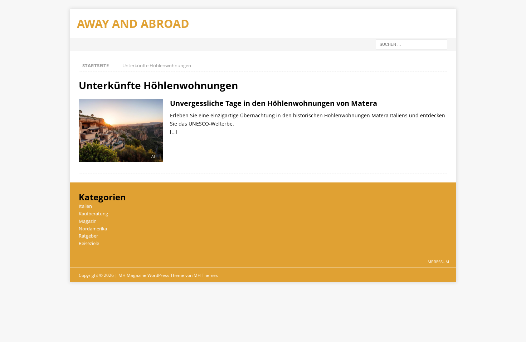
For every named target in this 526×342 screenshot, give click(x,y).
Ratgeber (88, 236)
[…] (173, 131)
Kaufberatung (93, 213)
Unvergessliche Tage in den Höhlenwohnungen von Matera (273, 103)
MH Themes (206, 275)
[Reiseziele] (121, 132)
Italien (85, 206)
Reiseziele (89, 243)
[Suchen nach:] (411, 43)
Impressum (438, 261)
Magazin (88, 221)
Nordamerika (93, 228)
